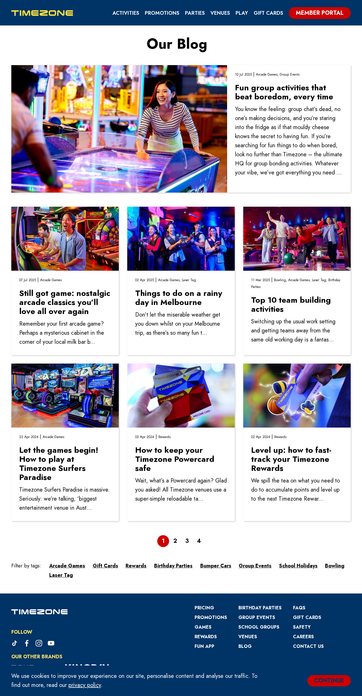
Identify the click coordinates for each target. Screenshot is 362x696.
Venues (220, 13)
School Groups (258, 627)
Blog (245, 646)
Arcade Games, (268, 74)
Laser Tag (189, 280)
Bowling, (281, 280)
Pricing (204, 608)
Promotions (162, 13)
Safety (302, 627)
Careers (303, 636)
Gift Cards (268, 13)
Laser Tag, (320, 280)
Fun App (204, 646)
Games (203, 627)
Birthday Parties (260, 608)
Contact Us (308, 646)
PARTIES (195, 13)
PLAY (242, 13)
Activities (126, 13)
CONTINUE (329, 680)
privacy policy (84, 685)
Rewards (164, 436)
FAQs (299, 608)
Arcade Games (51, 280)
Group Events (289, 74)
